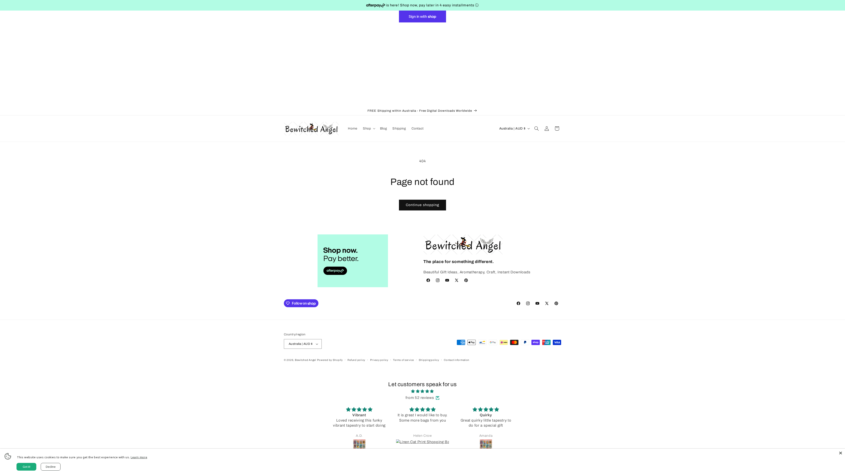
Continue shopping (422, 205)
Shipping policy (429, 360)
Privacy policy (379, 360)
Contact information (456, 360)
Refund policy (356, 360)
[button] (368, 128)
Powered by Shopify (330, 360)
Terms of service (403, 360)
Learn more (139, 457)
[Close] (840, 453)
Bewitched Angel (305, 360)
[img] (422, 391)
